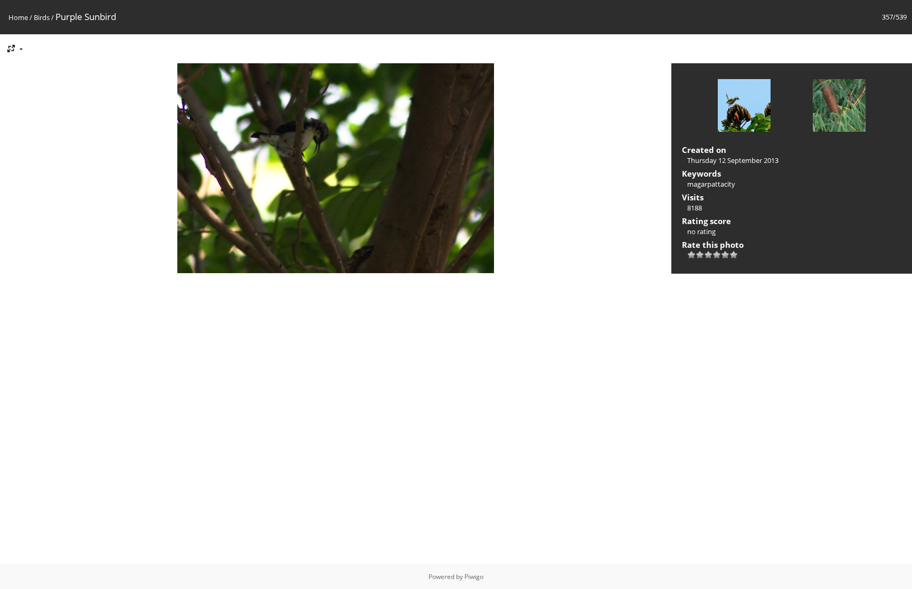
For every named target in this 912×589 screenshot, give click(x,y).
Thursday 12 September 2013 (732, 160)
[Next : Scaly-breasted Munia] (839, 106)
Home (18, 17)
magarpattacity (711, 184)
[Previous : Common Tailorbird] (744, 106)
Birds (42, 17)
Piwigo (473, 576)
